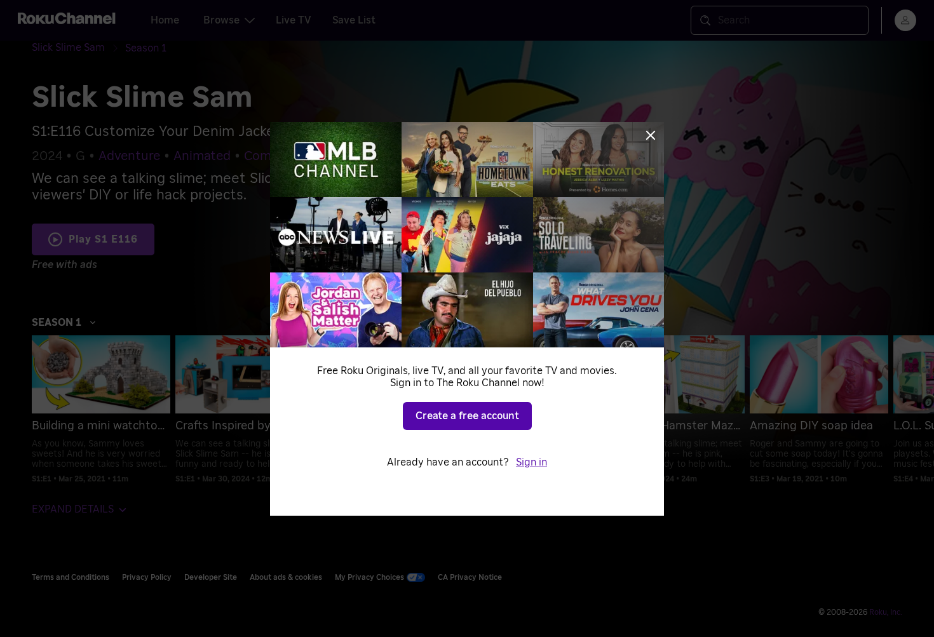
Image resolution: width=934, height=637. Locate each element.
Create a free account (467, 416)
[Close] (650, 135)
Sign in (531, 462)
